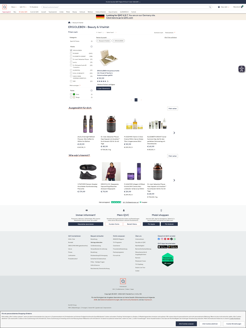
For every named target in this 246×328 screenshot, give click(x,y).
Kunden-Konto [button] (114, 224)
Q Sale (61, 12)
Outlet (137, 271)
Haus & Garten (113, 12)
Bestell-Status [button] (132, 224)
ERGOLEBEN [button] (118, 41)
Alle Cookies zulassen (186, 324)
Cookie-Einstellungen (233, 324)
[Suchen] (210, 7)
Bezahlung (94, 252)
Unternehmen (139, 239)
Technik (133, 12)
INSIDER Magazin (118, 239)
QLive (70, 249)
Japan (132, 289)
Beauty (75, 12)
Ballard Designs (76, 307)
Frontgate (84, 307)
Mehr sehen (173, 108)
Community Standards (130, 300)
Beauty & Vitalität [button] (104, 41)
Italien (127, 289)
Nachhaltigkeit (139, 245)
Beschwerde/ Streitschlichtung (100, 268)
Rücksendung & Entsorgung (99, 255)
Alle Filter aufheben (171, 37)
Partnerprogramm (118, 252)
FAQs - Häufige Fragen (98, 262)
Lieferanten (71, 255)
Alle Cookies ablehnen (210, 324)
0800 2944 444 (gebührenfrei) (78, 245)
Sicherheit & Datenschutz (98, 258)
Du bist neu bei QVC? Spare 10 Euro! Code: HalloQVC (122, 2)
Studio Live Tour (140, 267)
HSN (69, 307)
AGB (95, 300)
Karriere (137, 258)
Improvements (107, 307)
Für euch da (116, 255)
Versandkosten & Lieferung (99, 249)
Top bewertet (53, 12)
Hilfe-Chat (71, 239)
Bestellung (94, 239)
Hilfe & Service (95, 265)
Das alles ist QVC (140, 242)
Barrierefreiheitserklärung (143, 249)
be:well (43, 12)
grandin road (99, 307)
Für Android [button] (169, 224)
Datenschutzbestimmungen (110, 300)
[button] (221, 7)
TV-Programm (117, 242)
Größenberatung (96, 245)
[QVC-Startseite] (69, 23)
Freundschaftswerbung (120, 249)
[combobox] (125, 7)
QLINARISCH (124, 12)
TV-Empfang (139, 264)
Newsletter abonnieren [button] (86, 224)
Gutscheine (116, 245)
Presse (70, 252)
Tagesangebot (6, 12)
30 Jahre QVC (23, 12)
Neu (15, 12)
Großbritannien (120, 289)
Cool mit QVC (34, 12)
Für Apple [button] (151, 224)
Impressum (148, 300)
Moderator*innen (140, 261)
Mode (68, 12)
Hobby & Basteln (101, 12)
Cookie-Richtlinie (234, 318)
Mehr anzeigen (74, 85)
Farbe (72, 90)
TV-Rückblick (34, 7)
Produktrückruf (72, 258)
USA (113, 289)
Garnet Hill (91, 307)
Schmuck (82, 12)
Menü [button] (13, 7)
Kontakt (70, 242)
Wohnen (90, 12)
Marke (72, 47)
